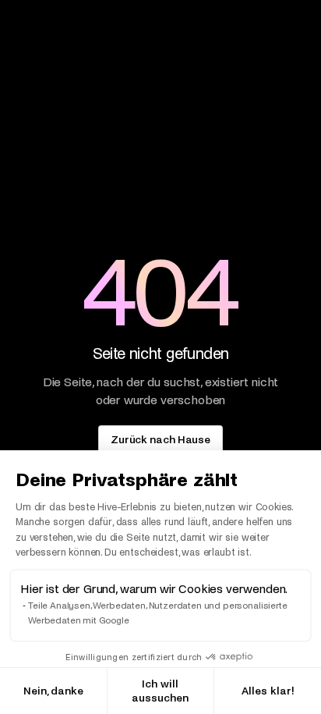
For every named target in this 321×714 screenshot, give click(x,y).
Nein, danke (53, 691)
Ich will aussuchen (160, 691)
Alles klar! (268, 691)
